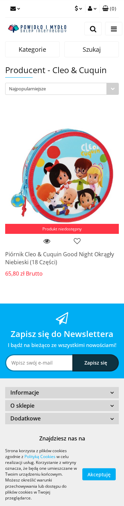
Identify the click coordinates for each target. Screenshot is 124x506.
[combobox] (62, 89)
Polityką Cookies (39, 456)
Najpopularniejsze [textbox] (27, 89)
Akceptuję (99, 474)
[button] (109, 8)
